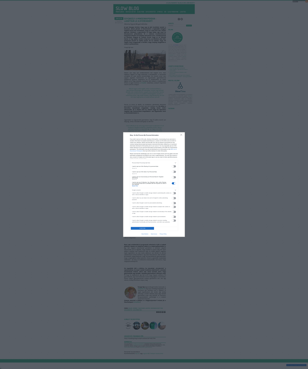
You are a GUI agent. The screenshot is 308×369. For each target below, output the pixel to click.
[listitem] (154, 163)
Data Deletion (144, 234)
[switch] (174, 166)
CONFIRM (142, 228)
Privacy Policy (163, 234)
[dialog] (154, 184)
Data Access (154, 234)
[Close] (181, 135)
